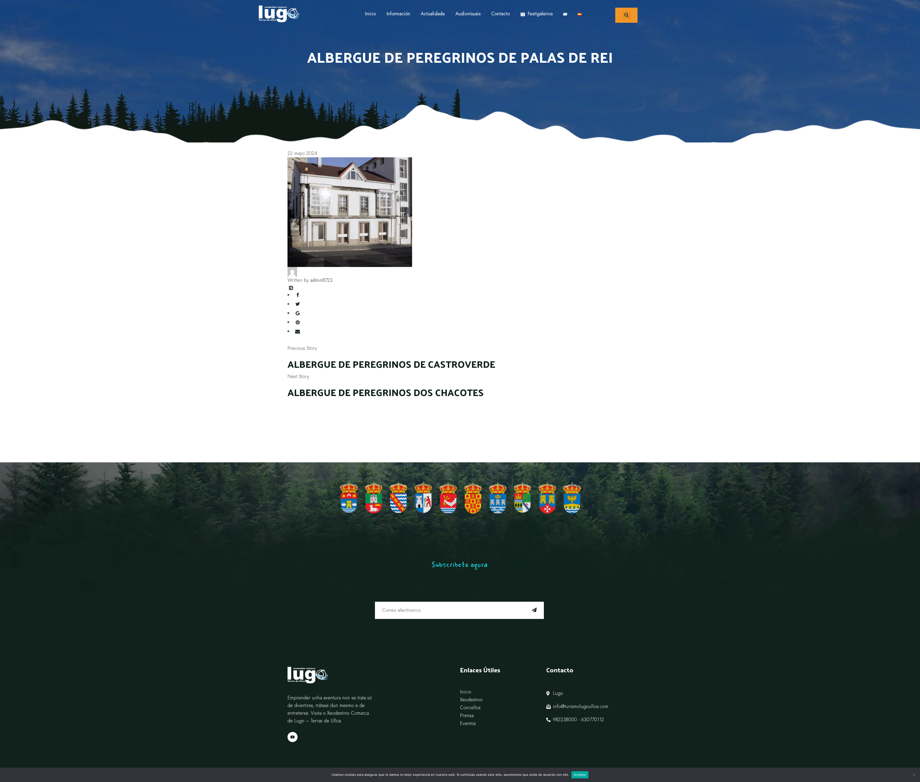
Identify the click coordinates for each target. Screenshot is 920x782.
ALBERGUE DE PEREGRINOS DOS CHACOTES (386, 392)
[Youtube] (293, 737)
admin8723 (321, 280)
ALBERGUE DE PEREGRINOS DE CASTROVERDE (391, 364)
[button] (626, 15)
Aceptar (580, 774)
